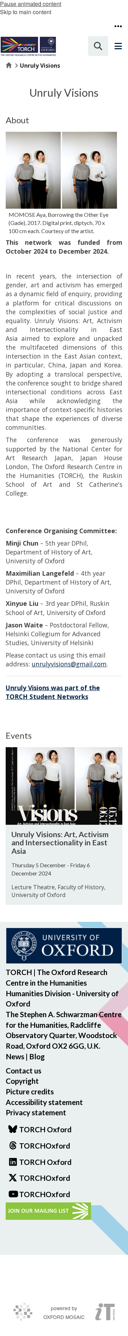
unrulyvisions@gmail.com (69, 664)
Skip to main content (25, 12)
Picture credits (30, 1091)
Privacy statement (36, 1112)
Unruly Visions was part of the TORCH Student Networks (53, 692)
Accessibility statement (44, 1102)
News (15, 1056)
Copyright (22, 1080)
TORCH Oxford (45, 1161)
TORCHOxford (44, 1177)
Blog (37, 1056)
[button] (118, 26)
